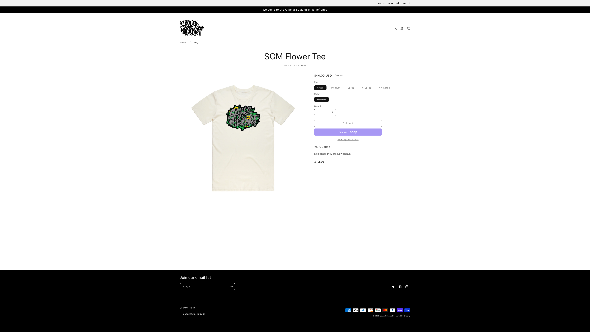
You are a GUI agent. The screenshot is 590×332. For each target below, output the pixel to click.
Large (352, 88)
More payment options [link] (348, 139)
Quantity (318, 106)
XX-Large (386, 88)
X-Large (368, 88)
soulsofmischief (386, 316)
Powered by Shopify (401, 316)
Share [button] (321, 161)
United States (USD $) (194, 314)
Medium (337, 88)
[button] (395, 28)
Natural (323, 100)
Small (321, 88)
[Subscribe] (231, 286)
